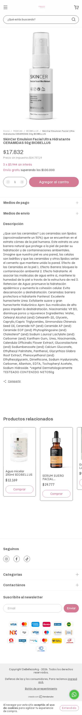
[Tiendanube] (41, 697)
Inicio (6, 131)
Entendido (69, 708)
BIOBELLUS (32, 131)
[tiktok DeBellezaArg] (27, 559)
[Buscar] (74, 19)
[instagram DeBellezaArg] (6, 559)
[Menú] (5, 7)
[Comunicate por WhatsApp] (74, 694)
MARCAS (17, 131)
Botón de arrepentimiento (41, 688)
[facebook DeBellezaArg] (16, 559)
